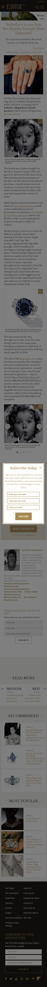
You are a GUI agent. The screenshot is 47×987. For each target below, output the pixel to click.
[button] (40, 468)
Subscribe (23, 516)
